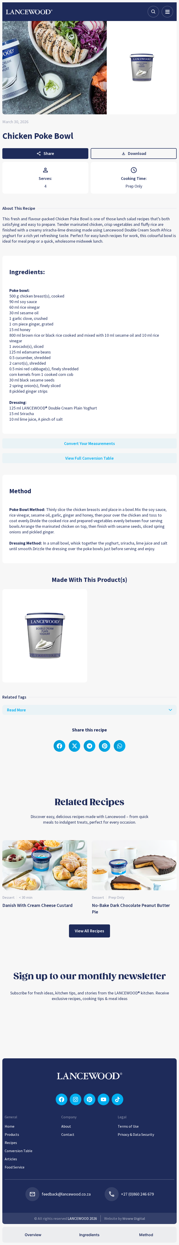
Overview (33, 1234)
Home (9, 1126)
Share (49, 153)
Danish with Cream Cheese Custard (37, 905)
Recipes (11, 1142)
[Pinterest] (89, 1099)
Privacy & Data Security (136, 1134)
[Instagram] (75, 1099)
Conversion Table (18, 1150)
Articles (11, 1159)
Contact (67, 1134)
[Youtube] (103, 1099)
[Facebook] (61, 1099)
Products (12, 1134)
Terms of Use (128, 1126)
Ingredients (89, 1234)
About (66, 1126)
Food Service (14, 1167)
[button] (59, 746)
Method (146, 1234)
